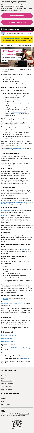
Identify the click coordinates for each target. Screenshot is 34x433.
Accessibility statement (7, 383)
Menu (29, 29)
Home (2, 45)
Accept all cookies (17, 16)
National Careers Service (10, 29)
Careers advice (10, 45)
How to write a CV (6, 338)
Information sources (6, 389)
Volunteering (5, 210)
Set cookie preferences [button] (17, 22)
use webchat (23, 348)
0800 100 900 (13, 348)
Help (2, 378)
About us (3, 375)
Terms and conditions (6, 386)
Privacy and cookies (6, 381)
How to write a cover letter (9, 341)
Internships (4, 215)
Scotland (3, 398)
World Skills (8, 138)
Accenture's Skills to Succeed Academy (13, 202)
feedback (30, 33)
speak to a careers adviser (16, 148)
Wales (3, 401)
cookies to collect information (15, 5)
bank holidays (26, 358)
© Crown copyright (17, 429)
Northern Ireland (5, 404)
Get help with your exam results (13, 38)
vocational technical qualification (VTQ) (13, 303)
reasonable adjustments (19, 112)
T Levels (5, 299)
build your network (23, 104)
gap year (24, 249)
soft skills (15, 100)
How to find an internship (8, 335)
